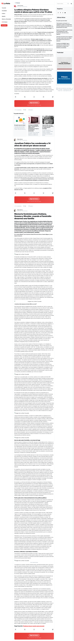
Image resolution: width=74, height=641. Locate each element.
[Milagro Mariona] (15, 139)
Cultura (3, 13)
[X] (60, 12)
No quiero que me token (19, 125)
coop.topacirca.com (67, 90)
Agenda (3, 16)
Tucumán (4, 7)
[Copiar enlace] (53, 97)
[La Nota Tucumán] (15, 6)
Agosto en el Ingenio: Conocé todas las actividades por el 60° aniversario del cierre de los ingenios (64, 32)
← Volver (17, 3)
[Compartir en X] (25, 97)
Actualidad (4, 10)
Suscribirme (4, 25)
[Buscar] (68, 4)
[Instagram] (63, 13)
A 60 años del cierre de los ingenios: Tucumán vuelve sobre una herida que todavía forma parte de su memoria (64, 38)
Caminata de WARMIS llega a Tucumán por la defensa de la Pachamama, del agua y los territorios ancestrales (33, 128)
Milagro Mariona (20, 139)
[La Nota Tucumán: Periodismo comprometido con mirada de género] (5, 3)
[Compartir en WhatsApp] (34, 97)
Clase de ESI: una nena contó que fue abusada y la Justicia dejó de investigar (47, 127)
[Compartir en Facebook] (15, 97)
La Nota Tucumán (20, 5)
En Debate (5, 22)
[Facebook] (58, 13)
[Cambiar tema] (71, 3)
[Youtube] (65, 13)
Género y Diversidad (6, 19)
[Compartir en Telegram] (43, 97)
